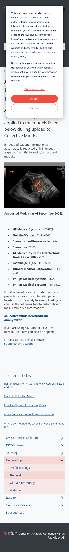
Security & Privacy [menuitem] (18, 505)
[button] (62, 438)
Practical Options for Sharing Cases (25, 405)
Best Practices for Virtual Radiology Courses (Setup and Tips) (34, 385)
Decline (34, 107)
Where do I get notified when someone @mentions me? (34, 425)
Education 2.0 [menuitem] (15, 513)
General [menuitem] (15, 475)
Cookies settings (34, 89)
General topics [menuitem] (15, 460)
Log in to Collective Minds (19, 396)
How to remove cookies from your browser (29, 414)
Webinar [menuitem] (15, 490)
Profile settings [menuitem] (20, 468)
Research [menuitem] (12, 498)
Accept (34, 98)
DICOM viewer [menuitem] (15, 445)
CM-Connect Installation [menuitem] (22, 438)
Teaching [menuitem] (12, 453)
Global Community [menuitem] (22, 483)
